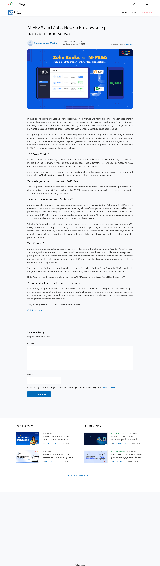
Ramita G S (49, 461)
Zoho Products (146, 4)
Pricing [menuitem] (135, 12)
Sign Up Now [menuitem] (147, 12)
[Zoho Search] (134, 4)
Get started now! (35, 310)
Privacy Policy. (108, 387)
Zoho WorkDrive (117, 433)
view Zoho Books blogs (79, 475)
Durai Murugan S (119, 443)
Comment (31, 343)
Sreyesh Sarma (51, 443)
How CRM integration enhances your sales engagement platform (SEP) (126, 456)
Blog (22, 4)
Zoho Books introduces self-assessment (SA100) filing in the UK (58, 456)
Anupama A (118, 461)
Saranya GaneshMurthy (45, 43)
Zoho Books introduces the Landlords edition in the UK (56, 438)
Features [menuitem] (124, 12)
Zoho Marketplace (118, 451)
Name (30, 375)
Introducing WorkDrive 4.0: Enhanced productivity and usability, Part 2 (124, 438)
